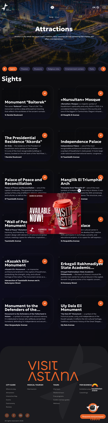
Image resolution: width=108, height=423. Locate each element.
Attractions (10, 393)
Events (8, 400)
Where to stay (11, 389)
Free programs (58, 396)
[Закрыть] (79, 190)
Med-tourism (31, 389)
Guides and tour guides (61, 400)
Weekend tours (58, 393)
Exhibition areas (85, 389)
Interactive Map (11, 396)
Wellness (56, 403)
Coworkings (84, 393)
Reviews (9, 407)
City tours (56, 389)
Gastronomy (10, 403)
